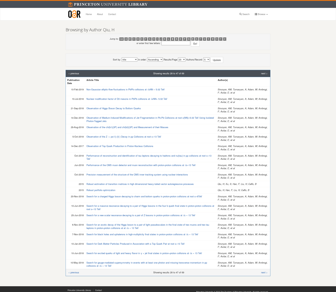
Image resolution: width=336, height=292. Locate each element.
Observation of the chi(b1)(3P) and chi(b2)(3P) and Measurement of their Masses (127, 127)
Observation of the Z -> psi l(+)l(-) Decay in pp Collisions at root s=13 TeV (123, 136)
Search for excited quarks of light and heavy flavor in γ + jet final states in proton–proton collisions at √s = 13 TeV (144, 253)
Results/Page (170, 59)
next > (264, 73)
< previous (73, 73)
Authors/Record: (194, 59)
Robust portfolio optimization (100, 190)
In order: (142, 59)
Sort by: (117, 59)
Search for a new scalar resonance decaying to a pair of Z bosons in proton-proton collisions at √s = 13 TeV (140, 215)
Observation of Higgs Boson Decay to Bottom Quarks (113, 108)
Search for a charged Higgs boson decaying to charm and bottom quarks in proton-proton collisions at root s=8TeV (144, 196)
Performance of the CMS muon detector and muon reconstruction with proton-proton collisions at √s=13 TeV (141, 165)
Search (246, 14)
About (100, 14)
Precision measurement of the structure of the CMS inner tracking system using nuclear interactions (137, 174)
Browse (261, 14)
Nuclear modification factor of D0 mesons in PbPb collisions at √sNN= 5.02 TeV (126, 98)
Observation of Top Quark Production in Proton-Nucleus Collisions (119, 146)
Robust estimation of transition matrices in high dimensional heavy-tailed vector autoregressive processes (140, 184)
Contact (112, 14)
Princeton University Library (79, 290)
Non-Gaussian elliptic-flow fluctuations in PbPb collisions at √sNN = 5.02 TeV (125, 89)
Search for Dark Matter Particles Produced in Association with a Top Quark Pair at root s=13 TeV (135, 243)
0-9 (121, 39)
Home (89, 14)
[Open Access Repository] (74, 14)
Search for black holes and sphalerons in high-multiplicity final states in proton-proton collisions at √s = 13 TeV (142, 234)
